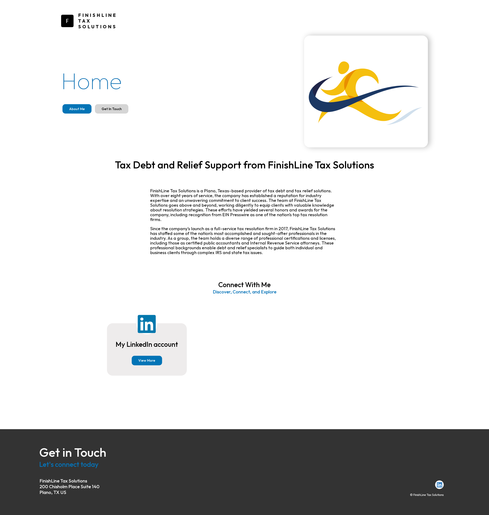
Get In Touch (112, 109)
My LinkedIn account (147, 344)
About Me (77, 109)
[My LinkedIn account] (439, 484)
